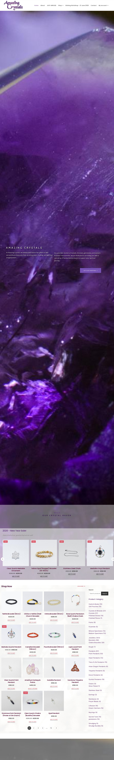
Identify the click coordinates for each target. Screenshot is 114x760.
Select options (32, 688)
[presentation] (2, 559)
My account (103, 5)
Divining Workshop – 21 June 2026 (77, 5)
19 (51, 728)
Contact (94, 5)
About (43, 5)
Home (36, 5)
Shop (60, 5)
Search (91, 590)
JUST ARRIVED (51, 5)
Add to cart (16, 576)
